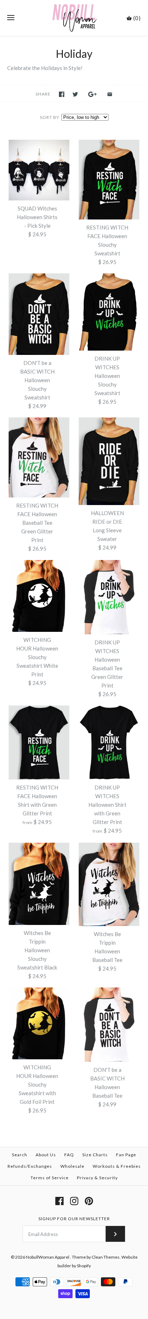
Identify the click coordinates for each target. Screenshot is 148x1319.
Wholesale (72, 1166)
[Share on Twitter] (75, 94)
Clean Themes (106, 1257)
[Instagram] (74, 1201)
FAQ (69, 1154)
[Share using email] (109, 94)
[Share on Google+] (92, 94)
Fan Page (126, 1154)
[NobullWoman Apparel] (74, 18)
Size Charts (95, 1154)
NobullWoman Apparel (48, 1257)
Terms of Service (50, 1177)
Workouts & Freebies (117, 1166)
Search (19, 1154)
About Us (46, 1154)
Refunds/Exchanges (30, 1166)
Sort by (49, 117)
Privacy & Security (97, 1177)
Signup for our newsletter (74, 1218)
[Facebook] (59, 1201)
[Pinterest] (89, 1201)
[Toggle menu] (11, 18)
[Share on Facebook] (61, 94)
